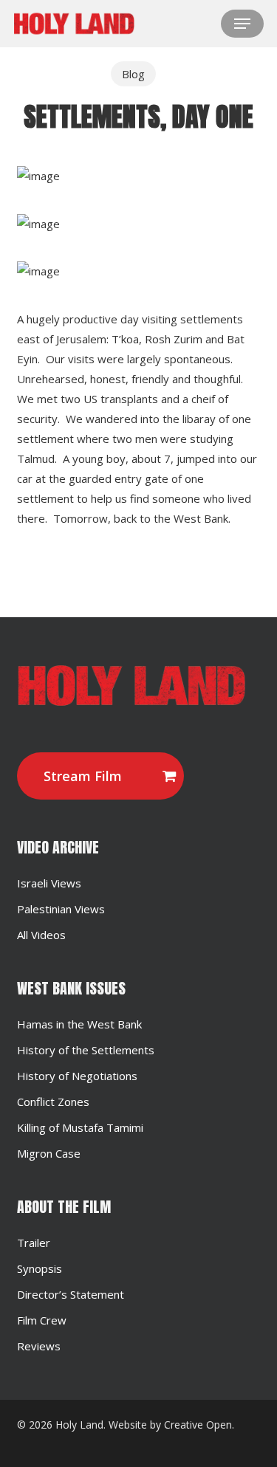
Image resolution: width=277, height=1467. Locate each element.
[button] (242, 23)
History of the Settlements (85, 1049)
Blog (133, 73)
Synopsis (39, 1268)
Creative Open (198, 1425)
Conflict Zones (53, 1101)
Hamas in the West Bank (79, 1024)
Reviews (39, 1346)
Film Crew (41, 1320)
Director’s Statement (70, 1294)
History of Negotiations (77, 1075)
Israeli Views (49, 883)
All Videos (41, 934)
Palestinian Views (61, 908)
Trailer (33, 1242)
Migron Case (49, 1153)
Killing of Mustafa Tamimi (80, 1127)
